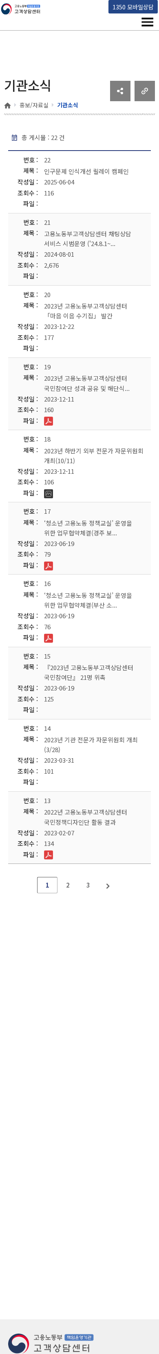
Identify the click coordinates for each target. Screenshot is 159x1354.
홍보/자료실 (34, 105)
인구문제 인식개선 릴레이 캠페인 (86, 171)
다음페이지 (108, 885)
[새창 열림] (120, 98)
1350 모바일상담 (133, 6)
